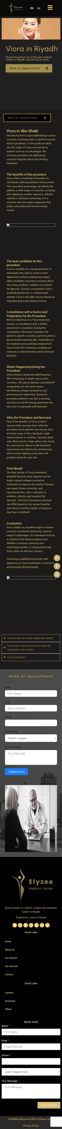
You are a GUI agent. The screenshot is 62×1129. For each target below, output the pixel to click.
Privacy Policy (31, 1125)
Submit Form (16, 771)
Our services (11, 966)
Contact (9, 974)
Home (8, 941)
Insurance (10, 1001)
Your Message (13, 747)
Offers (8, 1009)
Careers (9, 992)
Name (8, 687)
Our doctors (11, 958)
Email (7, 702)
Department (11, 731)
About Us (9, 949)
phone (8, 716)
